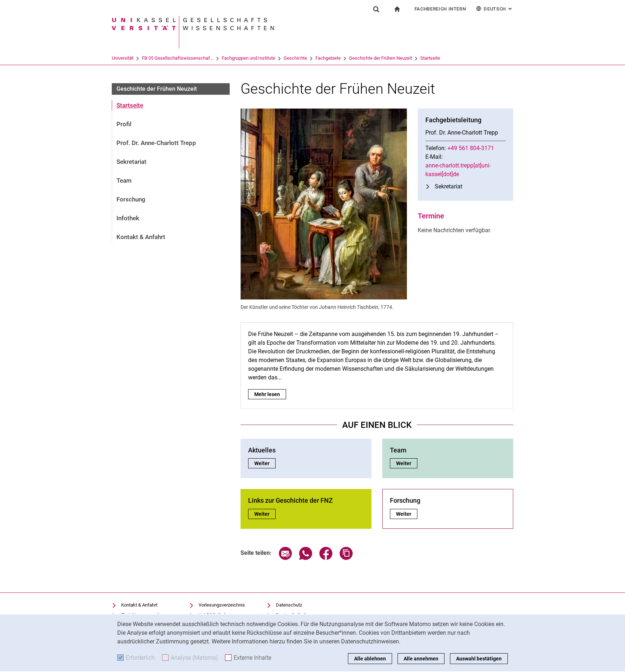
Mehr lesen (270, 394)
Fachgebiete (328, 58)
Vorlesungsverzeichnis (222, 605)
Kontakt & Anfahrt (140, 237)
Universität (122, 58)
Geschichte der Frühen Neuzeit (380, 58)
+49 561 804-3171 (470, 148)
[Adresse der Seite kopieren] (346, 557)
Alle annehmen (421, 659)
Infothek (127, 218)
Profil (123, 124)
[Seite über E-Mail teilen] (285, 557)
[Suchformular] (376, 9)
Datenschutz (289, 605)
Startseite (430, 58)
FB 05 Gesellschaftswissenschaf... (177, 58)
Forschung (130, 199)
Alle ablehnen (370, 659)
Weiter (265, 463)
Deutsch (498, 9)
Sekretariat (131, 161)
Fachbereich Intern (440, 9)
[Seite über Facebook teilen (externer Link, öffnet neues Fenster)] (325, 557)
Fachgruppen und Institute (248, 58)
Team (124, 180)
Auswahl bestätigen (479, 659)
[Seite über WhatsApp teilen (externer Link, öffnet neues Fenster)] (305, 557)
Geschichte (295, 58)
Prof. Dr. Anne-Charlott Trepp (156, 142)
